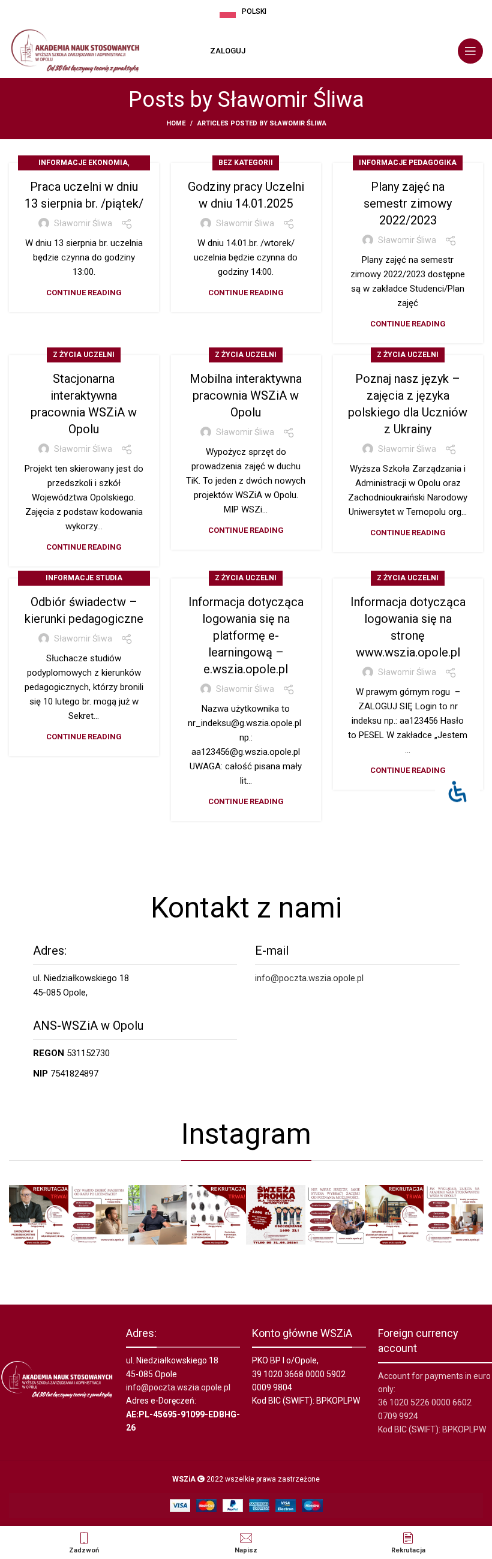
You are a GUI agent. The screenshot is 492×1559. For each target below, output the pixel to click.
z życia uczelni (84, 354)
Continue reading (84, 292)
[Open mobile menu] (470, 51)
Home (175, 123)
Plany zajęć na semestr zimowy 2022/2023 (408, 203)
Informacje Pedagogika (408, 162)
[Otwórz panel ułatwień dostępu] (457, 791)
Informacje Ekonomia (83, 162)
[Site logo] (75, 50)
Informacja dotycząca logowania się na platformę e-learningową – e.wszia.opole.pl (246, 635)
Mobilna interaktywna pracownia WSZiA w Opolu (246, 395)
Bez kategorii (245, 162)
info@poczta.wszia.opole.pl (309, 978)
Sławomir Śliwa (291, 99)
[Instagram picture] (38, 1215)
